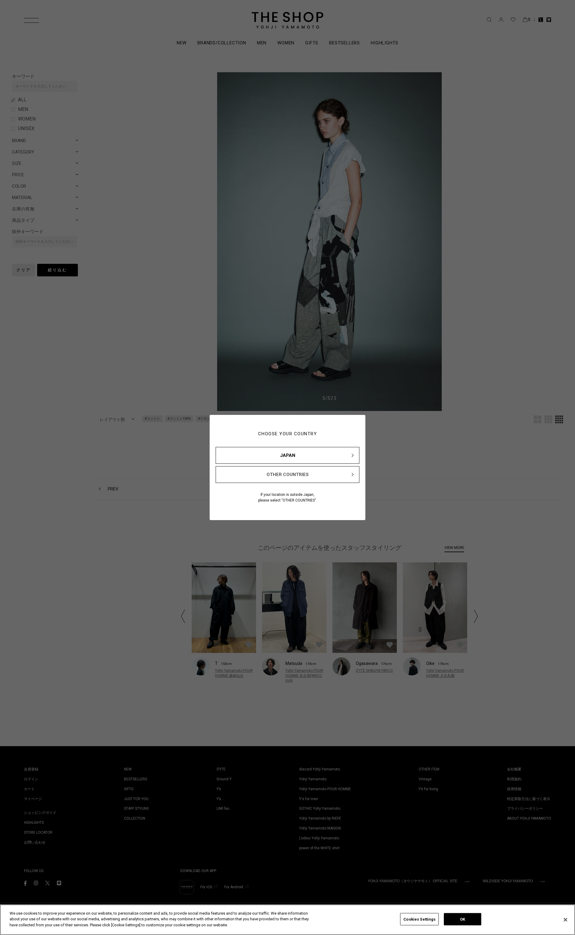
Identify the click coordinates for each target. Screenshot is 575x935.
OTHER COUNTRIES (288, 474)
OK (462, 919)
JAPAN (287, 455)
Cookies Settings (419, 919)
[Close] (565, 919)
